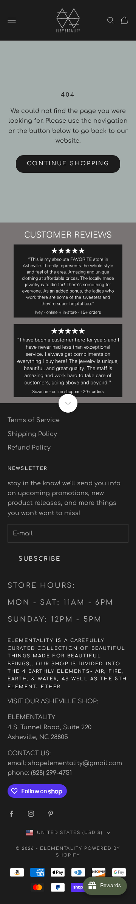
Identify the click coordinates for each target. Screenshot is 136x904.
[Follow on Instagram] (31, 813)
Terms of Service (34, 420)
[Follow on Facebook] (11, 813)
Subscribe (39, 559)
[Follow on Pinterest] (50, 813)
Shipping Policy (32, 434)
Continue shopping (68, 163)
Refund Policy (29, 447)
